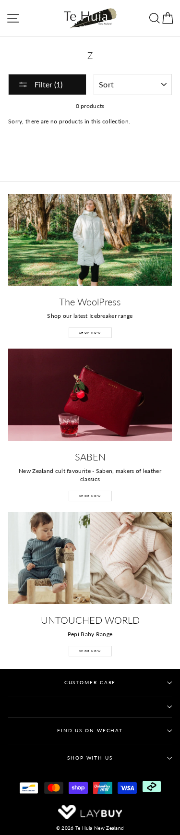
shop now (90, 651)
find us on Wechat (90, 730)
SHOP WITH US (90, 758)
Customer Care (90, 682)
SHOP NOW (90, 332)
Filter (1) (47, 84)
